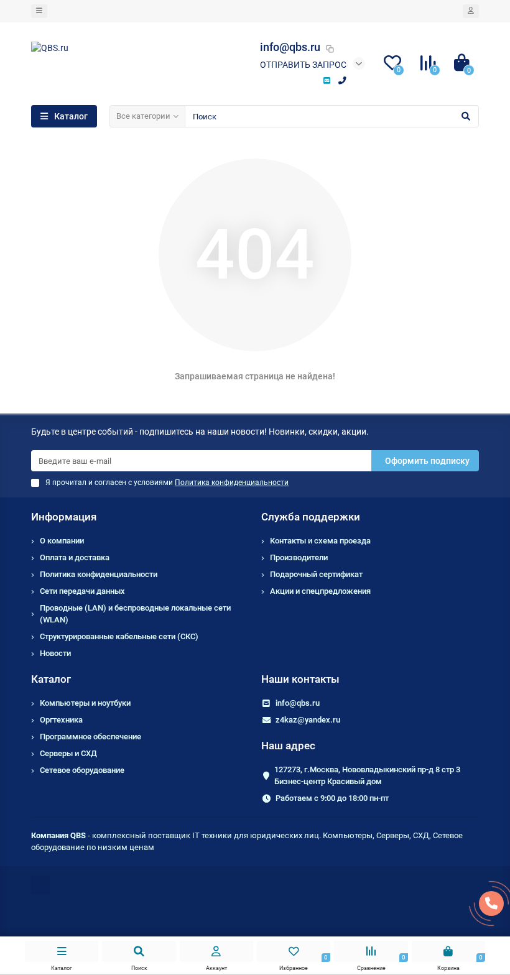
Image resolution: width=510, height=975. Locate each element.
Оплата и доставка (74, 557)
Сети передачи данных (82, 591)
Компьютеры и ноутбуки (85, 703)
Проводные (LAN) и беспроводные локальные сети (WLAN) (135, 613)
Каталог (51, 679)
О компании (62, 540)
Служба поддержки (310, 517)
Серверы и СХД (68, 753)
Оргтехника (61, 719)
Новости (55, 653)
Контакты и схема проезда (320, 540)
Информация (63, 517)
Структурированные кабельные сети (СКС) (119, 636)
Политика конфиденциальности (98, 574)
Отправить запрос (303, 65)
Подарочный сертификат (316, 574)
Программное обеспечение (90, 736)
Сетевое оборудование (82, 770)
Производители (299, 557)
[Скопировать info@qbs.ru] (329, 48)
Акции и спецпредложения (320, 591)
